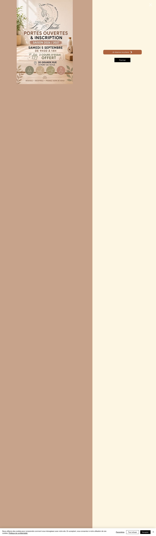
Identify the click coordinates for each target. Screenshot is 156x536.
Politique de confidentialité (18, 533)
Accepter (145, 532)
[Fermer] (153, 532)
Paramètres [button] (120, 532)
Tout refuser (132, 532)
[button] (150, 5)
